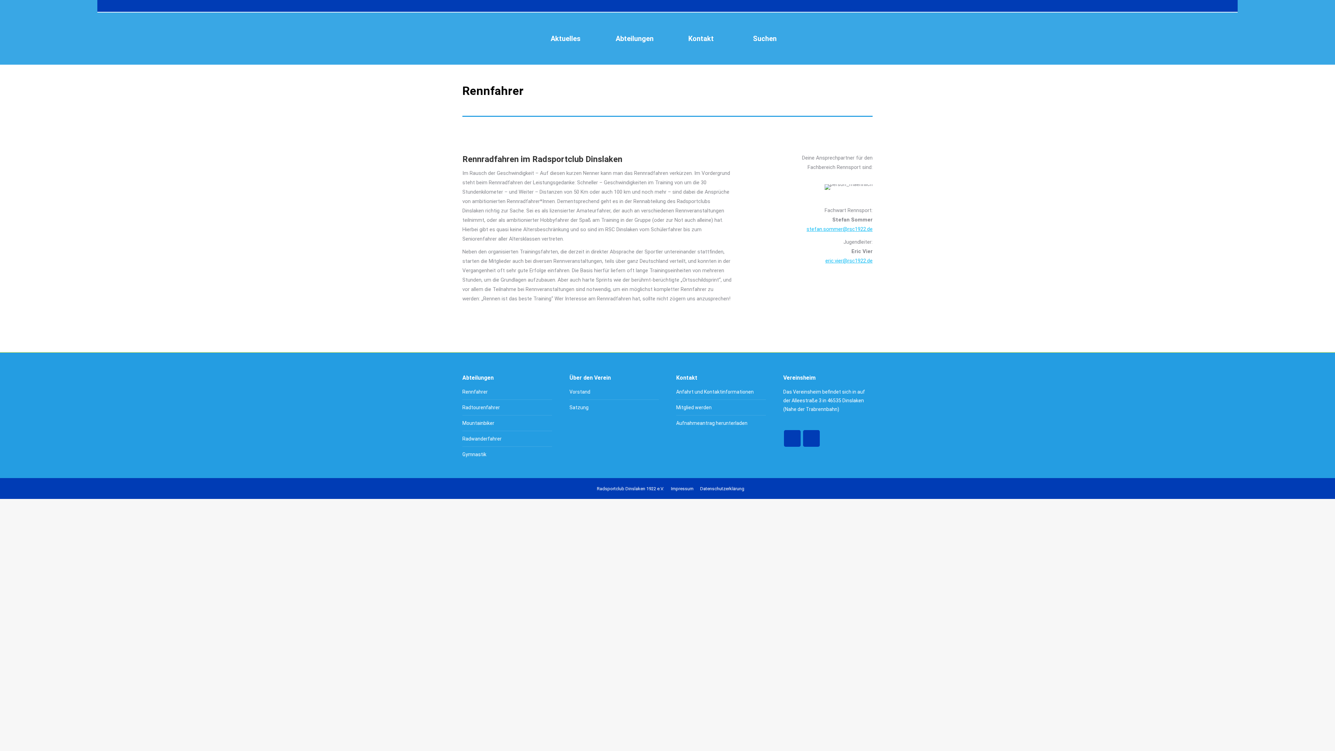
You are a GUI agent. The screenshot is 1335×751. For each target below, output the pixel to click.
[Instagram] (811, 438)
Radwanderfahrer (482, 439)
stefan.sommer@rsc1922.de (840, 229)
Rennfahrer (475, 392)
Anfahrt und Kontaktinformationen (715, 392)
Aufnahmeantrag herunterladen (711, 423)
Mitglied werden (694, 407)
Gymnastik (474, 454)
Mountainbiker (478, 423)
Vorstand (579, 392)
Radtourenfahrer (481, 407)
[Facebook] (792, 438)
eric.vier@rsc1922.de (849, 261)
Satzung (579, 407)
